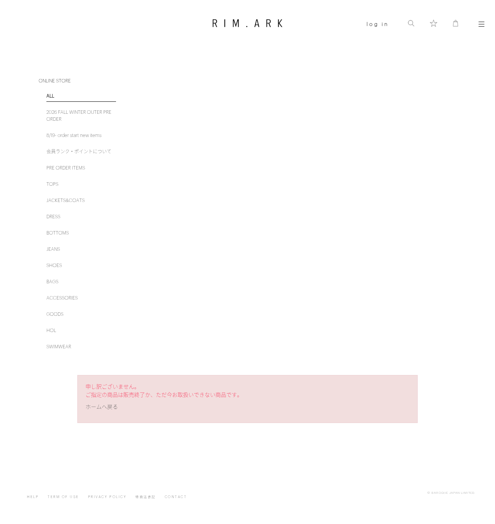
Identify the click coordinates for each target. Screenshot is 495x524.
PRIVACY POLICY (107, 497)
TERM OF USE (63, 497)
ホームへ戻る (101, 407)
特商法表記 (145, 497)
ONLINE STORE (55, 81)
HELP (33, 497)
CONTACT (176, 497)
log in (378, 24)
